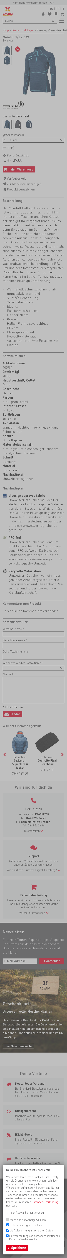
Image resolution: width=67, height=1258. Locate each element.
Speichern (18, 1248)
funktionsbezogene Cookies (26, 1225)
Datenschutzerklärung (44, 1202)
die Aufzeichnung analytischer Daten (31, 1230)
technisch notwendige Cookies (28, 1219)
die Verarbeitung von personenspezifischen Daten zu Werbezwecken (34, 1237)
